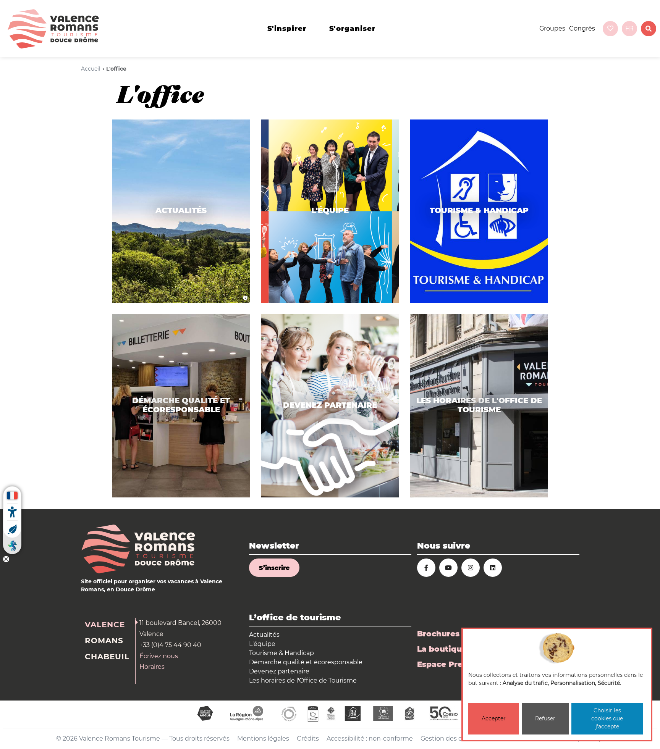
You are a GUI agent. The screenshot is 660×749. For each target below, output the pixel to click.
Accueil (90, 68)
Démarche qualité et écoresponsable (305, 662)
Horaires (152, 666)
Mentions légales (263, 738)
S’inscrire (274, 567)
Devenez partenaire (279, 671)
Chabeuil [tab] (107, 656)
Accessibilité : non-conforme (370, 738)
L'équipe (262, 643)
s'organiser (352, 28)
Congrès (582, 28)
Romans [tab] (104, 640)
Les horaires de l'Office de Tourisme (303, 680)
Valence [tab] (105, 624)
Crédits (308, 738)
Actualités (264, 634)
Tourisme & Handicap (281, 653)
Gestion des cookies (451, 738)
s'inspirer (286, 28)
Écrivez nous (158, 656)
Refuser (545, 718)
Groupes (552, 28)
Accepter (494, 718)
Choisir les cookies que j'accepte (607, 718)
